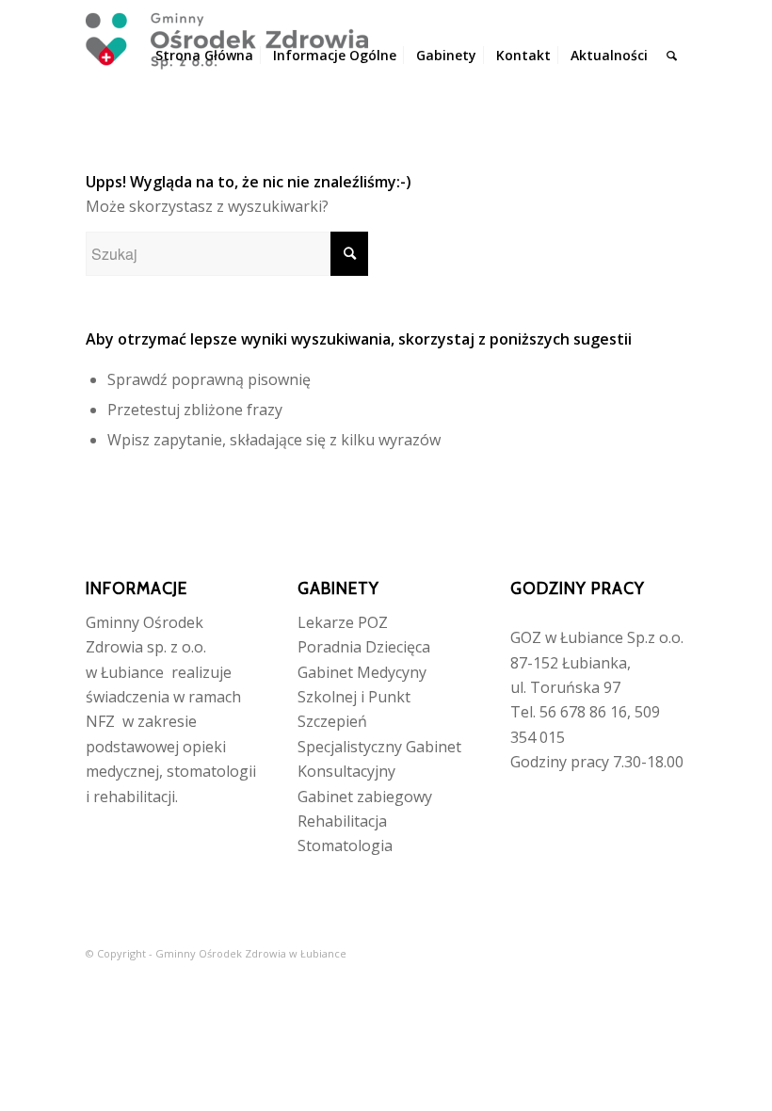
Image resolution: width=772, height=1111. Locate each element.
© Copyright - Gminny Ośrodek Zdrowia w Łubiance (216, 953)
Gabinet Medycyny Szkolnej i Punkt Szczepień (362, 697)
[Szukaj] (671, 55)
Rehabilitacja (342, 821)
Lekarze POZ (343, 622)
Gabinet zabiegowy (365, 796)
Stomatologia (345, 845)
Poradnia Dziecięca (364, 646)
